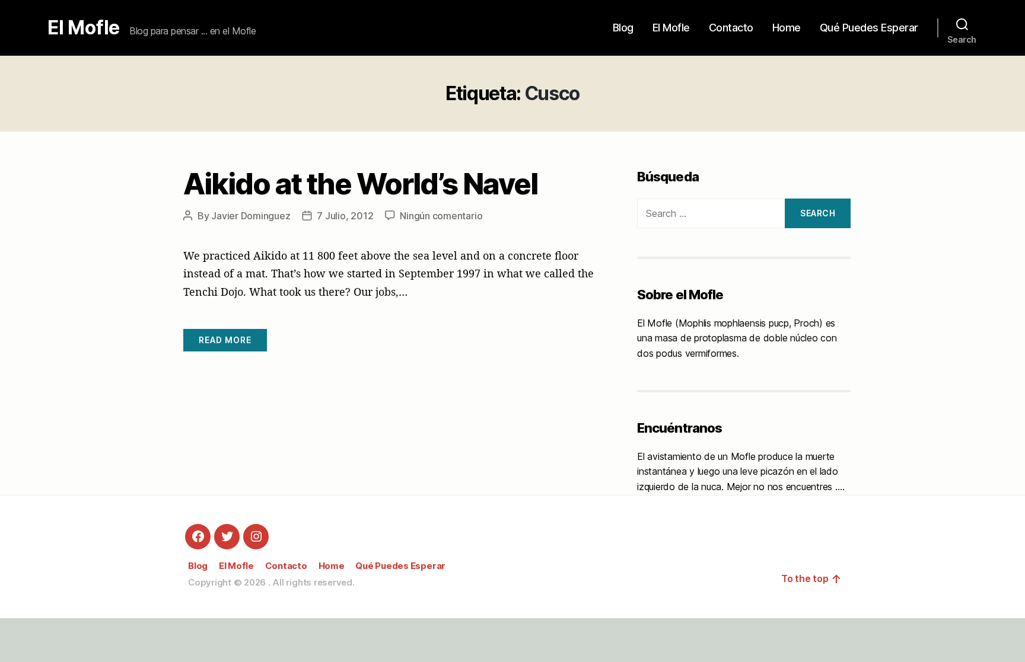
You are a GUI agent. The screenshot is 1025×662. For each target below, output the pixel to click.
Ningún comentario (441, 216)
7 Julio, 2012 (345, 216)
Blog (623, 27)
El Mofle (83, 27)
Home (786, 27)
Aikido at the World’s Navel (360, 184)
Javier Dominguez (250, 216)
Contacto (731, 27)
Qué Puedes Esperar (869, 27)
